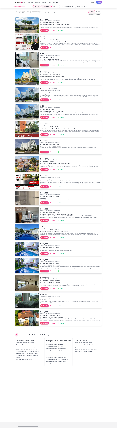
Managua (41, 12)
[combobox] (94, 14)
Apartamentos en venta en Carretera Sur (55, 352)
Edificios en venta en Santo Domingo (24, 359)
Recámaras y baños (66, 6)
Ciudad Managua (48, 12)
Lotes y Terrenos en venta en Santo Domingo (26, 349)
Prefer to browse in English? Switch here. (28, 426)
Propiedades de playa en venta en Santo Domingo (27, 351)
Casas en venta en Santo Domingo (24, 344)
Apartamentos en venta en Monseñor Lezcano (56, 357)
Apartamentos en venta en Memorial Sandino (56, 361)
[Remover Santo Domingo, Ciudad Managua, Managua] (24, 6)
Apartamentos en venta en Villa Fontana (54, 346)
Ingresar (92, 2)
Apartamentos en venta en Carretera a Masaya (56, 348)
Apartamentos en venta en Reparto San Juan (56, 363)
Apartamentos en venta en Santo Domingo (25, 347)
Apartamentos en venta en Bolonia (53, 355)
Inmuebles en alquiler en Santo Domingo (25, 342)
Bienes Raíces (22, 12)
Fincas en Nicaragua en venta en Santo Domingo (27, 353)
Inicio (16, 12)
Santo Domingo (57, 12)
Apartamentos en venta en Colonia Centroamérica (57, 359)
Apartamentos (46, 6)
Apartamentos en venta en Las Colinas (54, 344)
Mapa (99, 11)
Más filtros (80, 6)
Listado (92, 11)
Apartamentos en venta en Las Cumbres (54, 350)
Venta (35, 6)
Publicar (99, 2)
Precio (54, 6)
